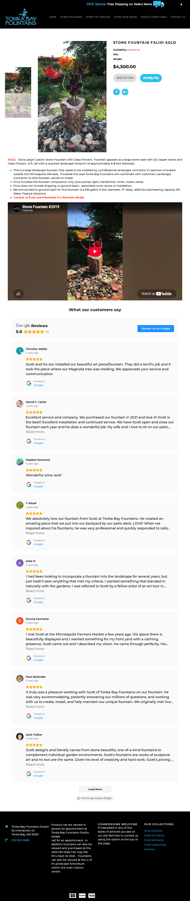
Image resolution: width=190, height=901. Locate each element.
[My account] (181, 4)
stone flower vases (154, 17)
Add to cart (124, 78)
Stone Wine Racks (153, 840)
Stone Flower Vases (155, 845)
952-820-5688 (20, 840)
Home (52, 17)
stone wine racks (125, 17)
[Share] (116, 92)
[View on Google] (20, 351)
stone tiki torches (98, 17)
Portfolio (149, 849)
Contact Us (178, 17)
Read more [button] (35, 432)
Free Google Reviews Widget (96, 798)
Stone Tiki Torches (154, 835)
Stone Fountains (71, 17)
